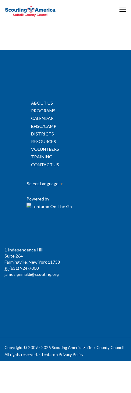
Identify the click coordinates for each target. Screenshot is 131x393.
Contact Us (45, 164)
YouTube (78, 228)
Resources (43, 141)
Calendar (42, 118)
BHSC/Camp (43, 126)
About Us (42, 103)
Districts (42, 133)
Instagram (105, 228)
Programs (43, 110)
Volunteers (45, 149)
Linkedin (51, 228)
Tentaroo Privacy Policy (62, 354)
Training (41, 156)
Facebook (24, 228)
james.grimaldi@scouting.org (32, 274)
